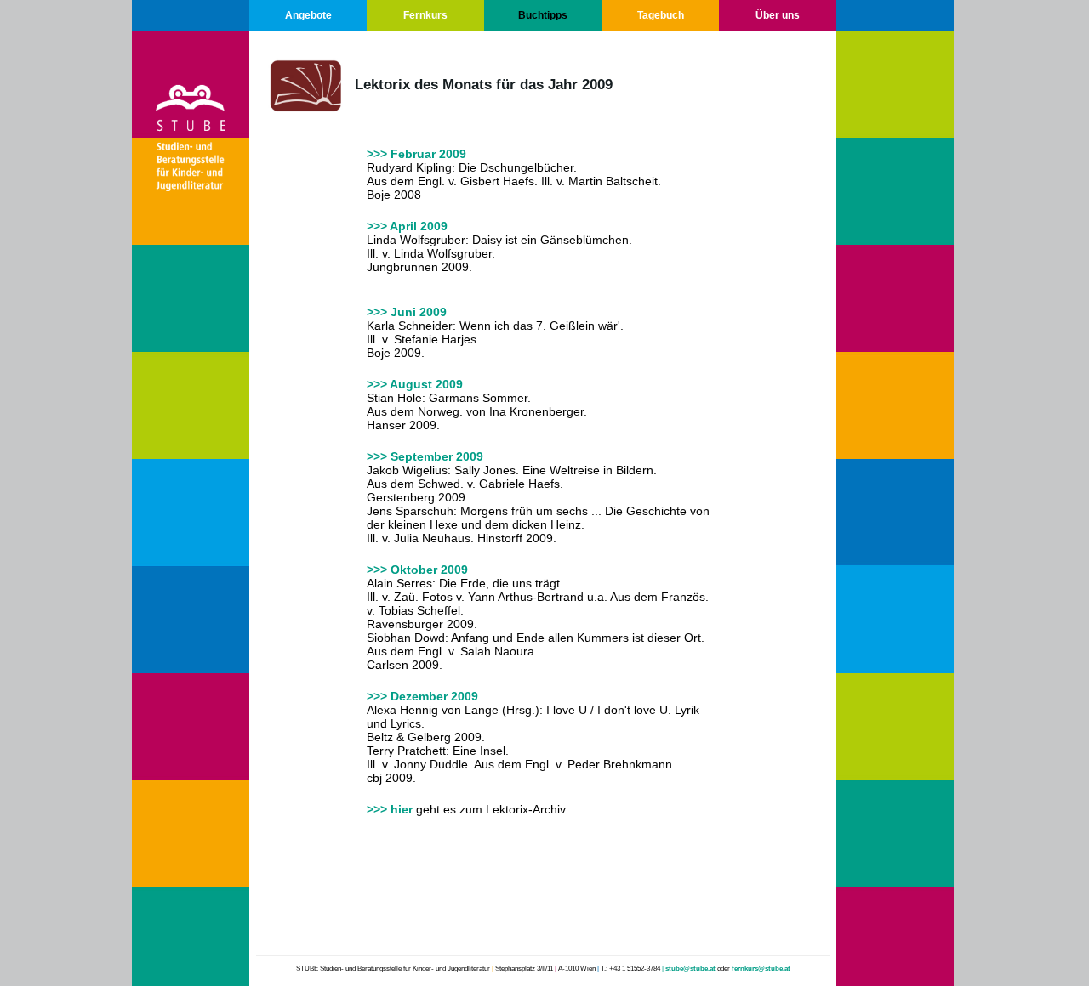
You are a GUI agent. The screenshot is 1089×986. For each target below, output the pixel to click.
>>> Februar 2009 (416, 154)
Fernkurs (425, 15)
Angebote (308, 15)
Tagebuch (660, 15)
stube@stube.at (690, 968)
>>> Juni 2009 (407, 312)
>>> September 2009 (425, 456)
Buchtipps (542, 15)
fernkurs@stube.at (761, 968)
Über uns (777, 15)
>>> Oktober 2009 (417, 569)
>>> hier (390, 809)
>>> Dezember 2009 (422, 696)
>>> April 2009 (407, 226)
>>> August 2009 (415, 384)
